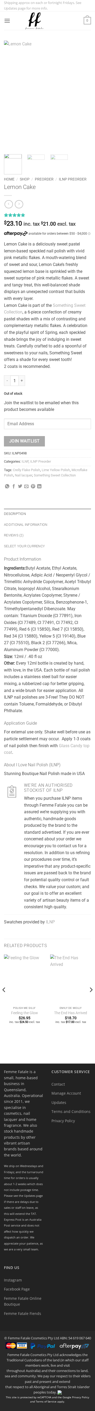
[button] (7, 20)
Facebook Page (17, 1289)
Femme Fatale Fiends (22, 1313)
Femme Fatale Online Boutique (22, 1301)
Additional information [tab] (26, 525)
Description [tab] (15, 514)
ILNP (25, 461)
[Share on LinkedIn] (39, 486)
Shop (25, 179)
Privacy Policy (63, 1120)
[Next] (82, 95)
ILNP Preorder (73, 179)
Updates (58, 1102)
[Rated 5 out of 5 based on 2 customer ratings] (47, 215)
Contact (58, 1084)
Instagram (13, 1280)
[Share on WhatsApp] (7, 486)
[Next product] (8, 204)
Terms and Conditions (71, 1111)
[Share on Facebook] (14, 486)
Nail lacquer (23, 475)
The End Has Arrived (70, 1013)
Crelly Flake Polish (26, 470)
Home (9, 179)
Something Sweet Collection (55, 475)
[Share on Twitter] (20, 486)
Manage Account (66, 1093)
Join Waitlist (24, 441)
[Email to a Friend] (26, 486)
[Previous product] (19, 204)
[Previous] (12, 95)
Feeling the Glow (24, 1013)
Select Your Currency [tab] (24, 546)
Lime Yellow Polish (56, 470)
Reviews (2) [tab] (13, 535)
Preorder (44, 179)
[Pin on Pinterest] (33, 486)
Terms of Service (46, 1401)
